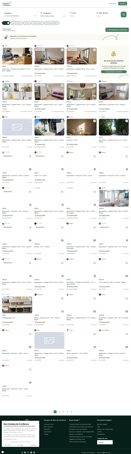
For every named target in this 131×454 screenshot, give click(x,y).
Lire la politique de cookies (10, 439)
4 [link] (67, 412)
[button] (3, 452)
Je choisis (20, 445)
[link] (79, 411)
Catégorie (7, 13)
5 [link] (71, 412)
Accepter (33, 445)
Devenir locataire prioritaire (18, 38)
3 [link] (63, 412)
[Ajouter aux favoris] (30, 49)
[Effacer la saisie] (64, 16)
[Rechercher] (123, 14)
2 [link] (59, 412)
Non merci (8, 445)
